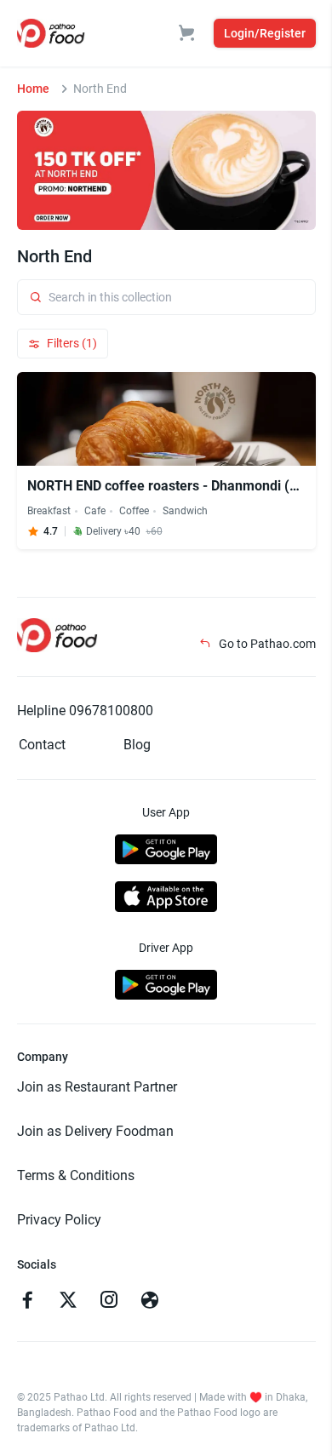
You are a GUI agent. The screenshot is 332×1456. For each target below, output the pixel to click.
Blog (137, 745)
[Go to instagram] (109, 1302)
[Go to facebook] (27, 1302)
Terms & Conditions (76, 1175)
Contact (42, 745)
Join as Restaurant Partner (97, 1087)
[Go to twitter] (68, 1302)
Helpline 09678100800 (85, 710)
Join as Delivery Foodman (95, 1131)
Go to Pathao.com (266, 644)
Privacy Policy (59, 1220)
